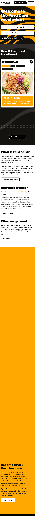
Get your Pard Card (10, 180)
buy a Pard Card (20, 192)
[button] (1, 125)
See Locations (17, 33)
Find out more (8, 500)
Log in (31, 3)
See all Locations (17, 137)
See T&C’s (6, 239)
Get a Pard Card (17, 27)
